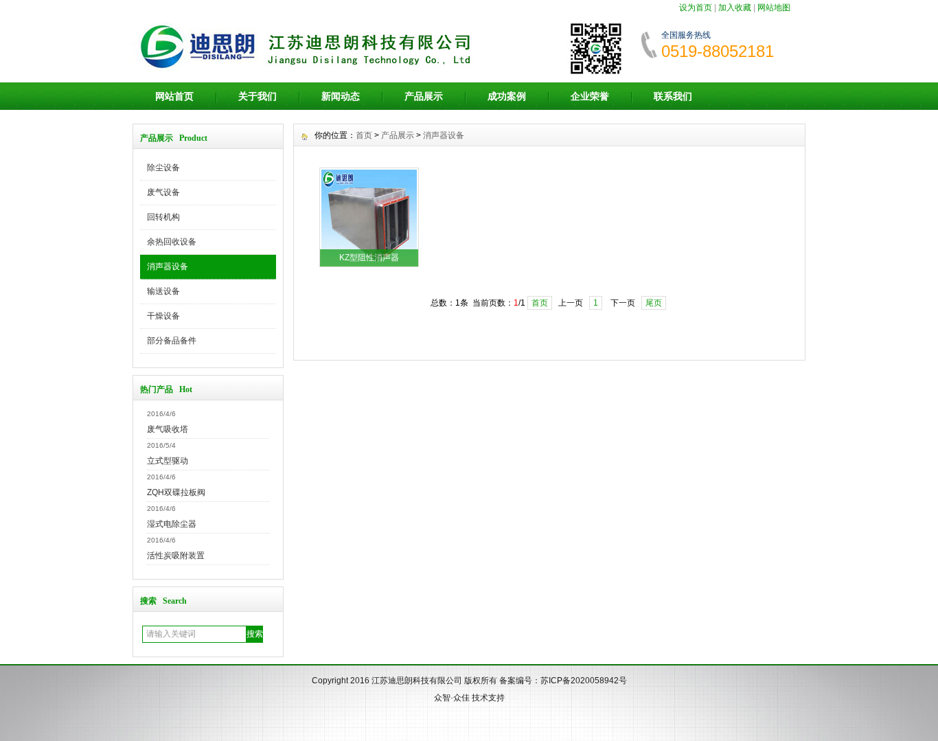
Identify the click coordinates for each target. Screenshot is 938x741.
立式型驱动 (167, 461)
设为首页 (695, 7)
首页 (364, 135)
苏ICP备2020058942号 (583, 680)
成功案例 (507, 96)
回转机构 (163, 217)
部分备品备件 (171, 340)
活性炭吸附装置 (176, 555)
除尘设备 (163, 167)
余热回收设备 (171, 242)
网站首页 (174, 96)
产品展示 (423, 96)
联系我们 (673, 96)
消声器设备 (167, 266)
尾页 (653, 303)
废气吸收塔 (167, 429)
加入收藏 (734, 7)
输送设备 (163, 291)
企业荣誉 (590, 96)
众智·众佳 (452, 698)
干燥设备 (163, 316)
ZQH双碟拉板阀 (176, 492)
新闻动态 (340, 96)
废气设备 (163, 192)
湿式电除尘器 (171, 524)
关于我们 (257, 96)
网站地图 (773, 7)
